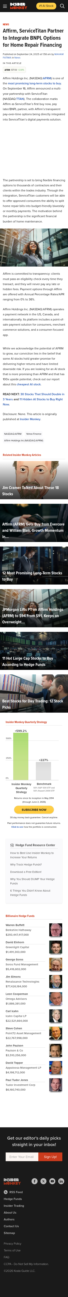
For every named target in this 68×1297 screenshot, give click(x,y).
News (6, 24)
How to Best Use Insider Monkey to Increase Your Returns (32, 855)
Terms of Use (12, 1250)
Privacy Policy (12, 1243)
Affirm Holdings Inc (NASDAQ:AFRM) (23, 440)
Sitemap (9, 1233)
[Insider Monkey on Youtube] (53, 1181)
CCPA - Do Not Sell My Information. (26, 1264)
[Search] (62, 6)
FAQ (6, 1257)
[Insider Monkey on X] (44, 1181)
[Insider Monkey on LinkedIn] (61, 1181)
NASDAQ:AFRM (13, 434)
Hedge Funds (13, 1199)
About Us (10, 1212)
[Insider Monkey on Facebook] (36, 1181)
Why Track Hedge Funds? (26, 864)
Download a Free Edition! (25, 872)
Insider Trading (14, 1206)
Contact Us (11, 1226)
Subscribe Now (34, 810)
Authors (9, 1219)
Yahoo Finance (33, 434)
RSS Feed (16, 1192)
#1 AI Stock (46, 6)
